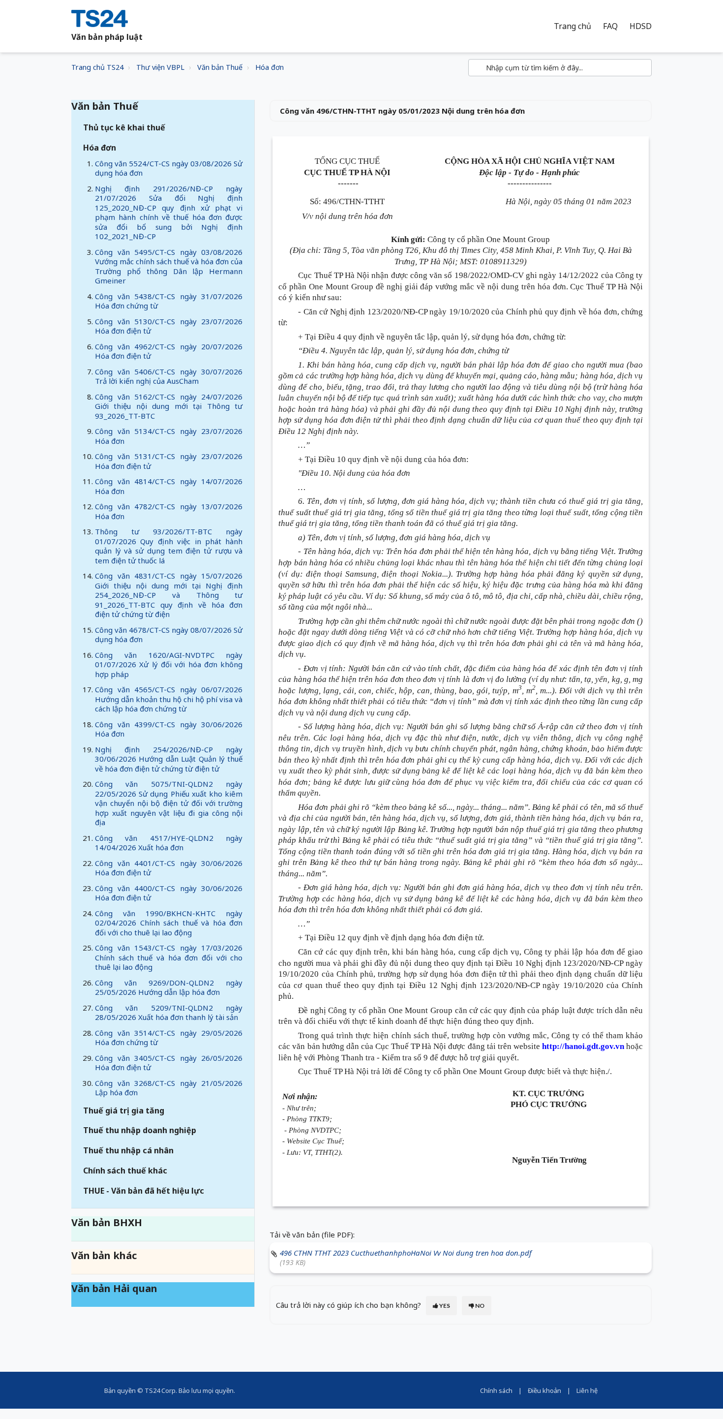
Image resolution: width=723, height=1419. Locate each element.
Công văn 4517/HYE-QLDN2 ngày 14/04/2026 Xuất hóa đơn (168, 843)
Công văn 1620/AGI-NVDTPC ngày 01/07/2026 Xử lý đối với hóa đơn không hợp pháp (168, 664)
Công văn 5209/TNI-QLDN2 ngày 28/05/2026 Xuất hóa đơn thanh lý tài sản (168, 1012)
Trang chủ (572, 26)
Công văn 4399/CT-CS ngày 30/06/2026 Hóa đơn (168, 729)
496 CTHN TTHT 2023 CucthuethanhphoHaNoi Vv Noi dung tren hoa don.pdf (406, 1253)
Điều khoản (544, 1390)
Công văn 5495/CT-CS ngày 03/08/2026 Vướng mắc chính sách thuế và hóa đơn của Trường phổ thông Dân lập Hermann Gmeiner (168, 266)
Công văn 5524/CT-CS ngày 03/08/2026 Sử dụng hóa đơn (168, 168)
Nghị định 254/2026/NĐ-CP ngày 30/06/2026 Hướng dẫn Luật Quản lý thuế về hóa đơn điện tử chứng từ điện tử (168, 758)
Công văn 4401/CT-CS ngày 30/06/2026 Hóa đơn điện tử (168, 868)
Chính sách (496, 1390)
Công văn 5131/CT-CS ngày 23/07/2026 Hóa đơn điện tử (168, 461)
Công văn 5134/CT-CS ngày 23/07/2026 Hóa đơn (168, 436)
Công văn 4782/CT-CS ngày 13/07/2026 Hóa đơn (168, 511)
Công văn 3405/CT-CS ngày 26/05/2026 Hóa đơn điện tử (168, 1063)
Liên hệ (587, 1390)
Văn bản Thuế (219, 67)
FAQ (610, 26)
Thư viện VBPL (160, 67)
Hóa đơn (269, 67)
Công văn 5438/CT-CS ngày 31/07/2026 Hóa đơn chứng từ (168, 301)
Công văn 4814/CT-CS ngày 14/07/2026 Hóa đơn (168, 486)
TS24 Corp (160, 1390)
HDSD (641, 26)
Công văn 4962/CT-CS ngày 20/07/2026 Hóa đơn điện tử (168, 351)
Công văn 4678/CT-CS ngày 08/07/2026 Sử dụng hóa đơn (168, 635)
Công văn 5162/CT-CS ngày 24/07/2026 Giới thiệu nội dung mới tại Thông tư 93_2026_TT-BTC (168, 406)
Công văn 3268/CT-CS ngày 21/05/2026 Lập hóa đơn (168, 1088)
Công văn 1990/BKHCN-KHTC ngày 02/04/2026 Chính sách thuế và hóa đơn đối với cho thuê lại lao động (168, 922)
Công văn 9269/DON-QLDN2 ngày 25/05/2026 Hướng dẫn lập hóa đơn (168, 987)
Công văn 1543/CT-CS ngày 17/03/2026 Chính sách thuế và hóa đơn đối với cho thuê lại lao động (168, 957)
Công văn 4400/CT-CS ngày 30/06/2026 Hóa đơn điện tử (168, 893)
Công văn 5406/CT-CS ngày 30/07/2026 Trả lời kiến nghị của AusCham (168, 376)
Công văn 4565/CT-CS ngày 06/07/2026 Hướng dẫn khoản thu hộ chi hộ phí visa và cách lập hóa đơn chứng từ (168, 698)
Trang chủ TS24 (97, 67)
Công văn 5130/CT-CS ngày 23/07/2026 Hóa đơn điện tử (168, 326)
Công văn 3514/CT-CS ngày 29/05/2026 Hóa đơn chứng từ (168, 1038)
